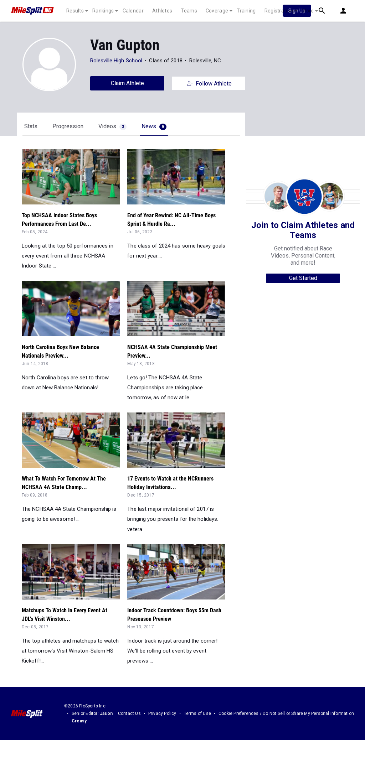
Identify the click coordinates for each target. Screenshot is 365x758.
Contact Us (129, 713)
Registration (278, 11)
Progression (67, 126)
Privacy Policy (162, 713)
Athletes (162, 11)
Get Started (303, 278)
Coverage (217, 11)
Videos (111, 126)
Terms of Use (197, 713)
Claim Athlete (127, 83)
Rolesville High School (116, 60)
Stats (30, 126)
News (153, 126)
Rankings (103, 11)
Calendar (133, 11)
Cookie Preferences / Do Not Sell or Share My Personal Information (286, 713)
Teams (189, 11)
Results (75, 11)
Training (246, 11)
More (308, 11)
